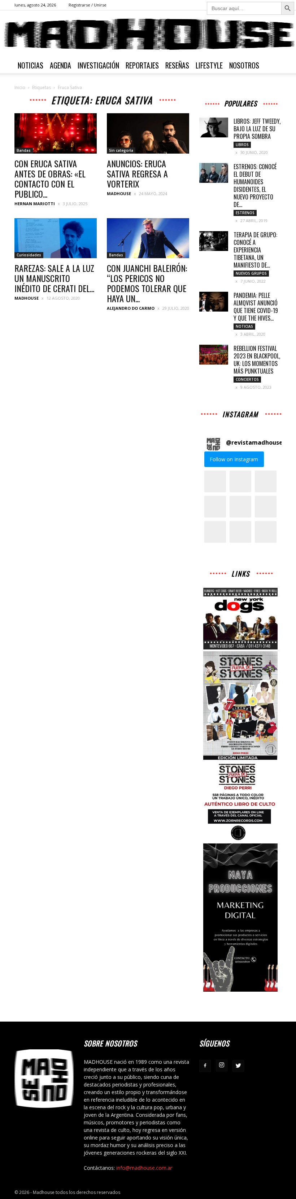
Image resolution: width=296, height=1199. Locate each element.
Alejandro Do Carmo (130, 308)
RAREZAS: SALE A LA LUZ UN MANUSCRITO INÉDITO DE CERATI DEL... (54, 278)
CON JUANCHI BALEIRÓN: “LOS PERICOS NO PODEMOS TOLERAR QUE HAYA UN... (147, 283)
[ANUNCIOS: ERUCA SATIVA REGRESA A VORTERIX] (148, 133)
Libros (242, 144)
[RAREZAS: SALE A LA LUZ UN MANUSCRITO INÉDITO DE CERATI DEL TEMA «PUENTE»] (55, 238)
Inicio (19, 87)
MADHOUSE (119, 193)
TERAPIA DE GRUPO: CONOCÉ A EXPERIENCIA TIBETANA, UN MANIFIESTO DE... (255, 249)
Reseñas (177, 65)
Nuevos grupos (251, 273)
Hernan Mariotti (34, 203)
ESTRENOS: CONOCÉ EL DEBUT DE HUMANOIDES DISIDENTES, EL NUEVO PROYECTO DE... (255, 185)
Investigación (98, 65)
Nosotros (244, 65)
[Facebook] (205, 1066)
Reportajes (142, 65)
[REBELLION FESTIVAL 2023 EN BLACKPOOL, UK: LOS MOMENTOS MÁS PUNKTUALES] (213, 355)
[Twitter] (238, 1066)
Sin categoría (121, 150)
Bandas (24, 150)
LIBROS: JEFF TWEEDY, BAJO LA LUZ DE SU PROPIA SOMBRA (257, 129)
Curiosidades (29, 254)
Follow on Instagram (234, 459)
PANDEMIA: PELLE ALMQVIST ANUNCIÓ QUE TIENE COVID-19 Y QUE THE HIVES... (256, 306)
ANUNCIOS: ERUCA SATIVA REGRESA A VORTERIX (137, 173)
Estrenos (245, 212)
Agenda (60, 65)
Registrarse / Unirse (87, 5)
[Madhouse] (148, 34)
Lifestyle (209, 65)
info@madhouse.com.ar (144, 1167)
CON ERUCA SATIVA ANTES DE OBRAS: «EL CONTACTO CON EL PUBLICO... (50, 178)
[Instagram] (221, 1065)
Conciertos (247, 379)
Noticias (30, 65)
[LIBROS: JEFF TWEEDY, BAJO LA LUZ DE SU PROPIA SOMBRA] (213, 127)
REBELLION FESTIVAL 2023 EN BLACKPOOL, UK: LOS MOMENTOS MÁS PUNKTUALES (257, 359)
